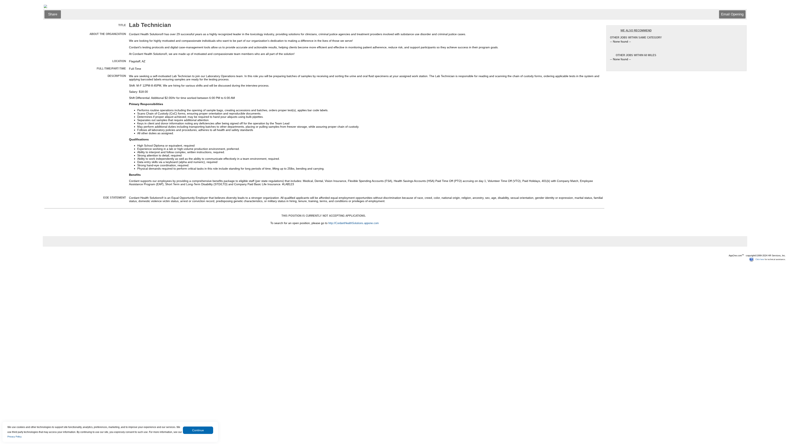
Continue (198, 430)
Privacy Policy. (14, 436)
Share (52, 14)
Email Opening (732, 14)
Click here (759, 259)
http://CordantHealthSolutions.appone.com (353, 223)
